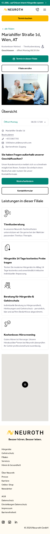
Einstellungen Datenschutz (14, 504)
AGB (4, 496)
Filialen (5, 457)
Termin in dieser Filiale (25, 58)
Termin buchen (25, 18)
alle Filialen (8, 28)
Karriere (5, 480)
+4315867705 (10, 138)
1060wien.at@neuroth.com (16, 142)
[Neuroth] (13, 9)
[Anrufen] (37, 9)
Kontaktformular (25, 190)
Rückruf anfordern (25, 181)
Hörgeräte (6, 449)
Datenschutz (8, 500)
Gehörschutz (8, 453)
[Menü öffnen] (44, 9)
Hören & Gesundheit (11, 465)
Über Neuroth (8, 472)
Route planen (8, 134)
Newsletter (7, 488)
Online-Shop (7, 484)
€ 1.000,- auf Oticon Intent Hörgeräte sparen (23, 2)
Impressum (7, 508)
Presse (5, 476)
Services (6, 461)
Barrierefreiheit (9, 512)
